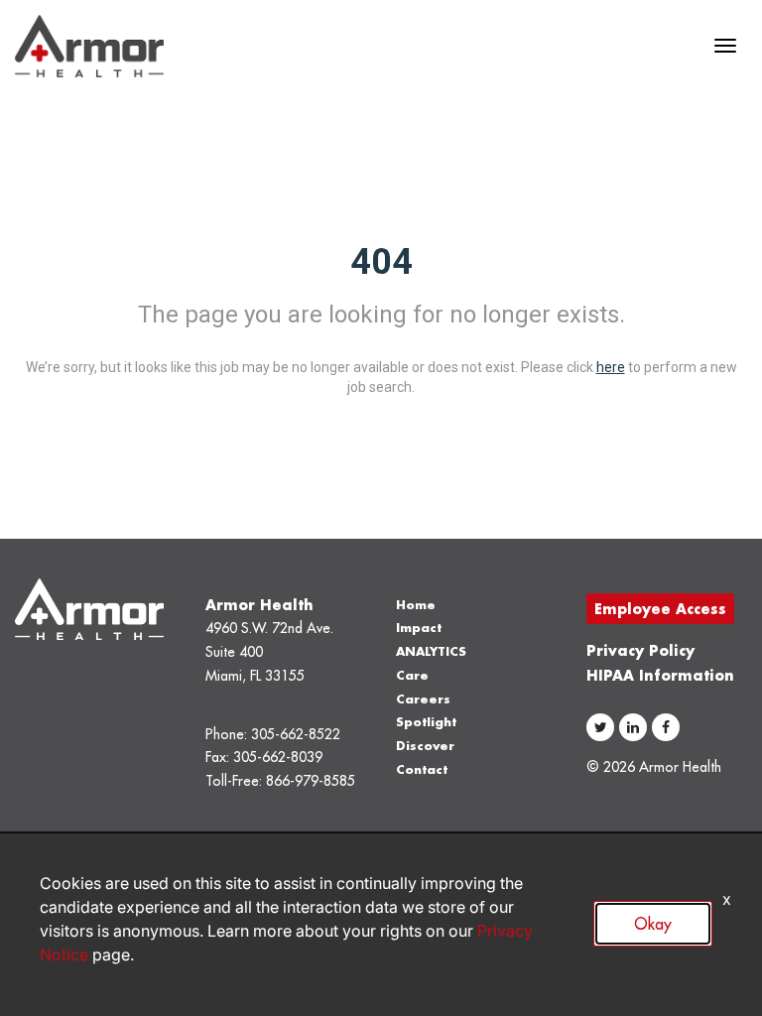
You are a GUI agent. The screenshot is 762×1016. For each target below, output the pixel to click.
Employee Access (660, 608)
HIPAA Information (660, 675)
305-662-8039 (277, 757)
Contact (421, 769)
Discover (425, 745)
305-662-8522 (295, 734)
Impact (419, 627)
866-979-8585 (310, 781)
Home (416, 604)
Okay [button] (653, 924)
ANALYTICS (431, 651)
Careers (423, 699)
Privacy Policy (640, 650)
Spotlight (426, 721)
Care (412, 675)
